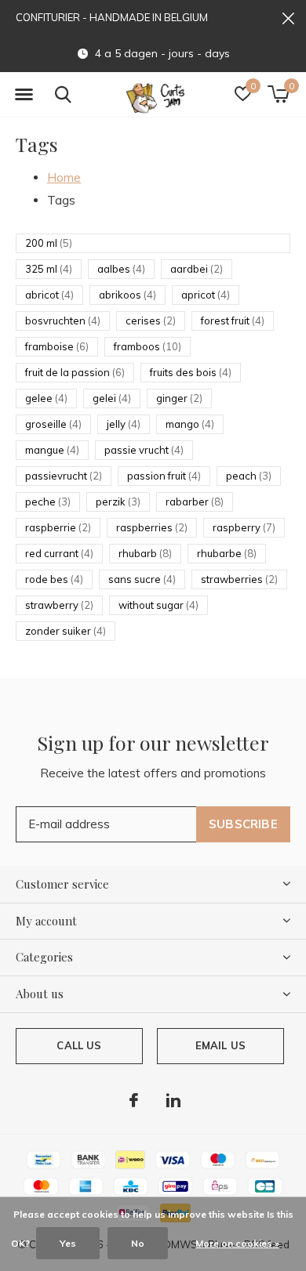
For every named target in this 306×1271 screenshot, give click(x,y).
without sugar (158, 605)
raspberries (152, 527)
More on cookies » (237, 1243)
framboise (57, 346)
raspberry (244, 527)
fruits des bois (190, 372)
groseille (53, 424)
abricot (49, 294)
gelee (46, 398)
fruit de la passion (75, 372)
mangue (52, 450)
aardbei (196, 269)
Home (64, 177)
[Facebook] (133, 1100)
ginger (179, 398)
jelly (123, 424)
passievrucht (63, 475)
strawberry (59, 605)
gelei (112, 398)
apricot (205, 294)
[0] (278, 94)
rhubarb (145, 553)
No (137, 1243)
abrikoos (127, 294)
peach (248, 475)
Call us (78, 1045)
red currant (59, 553)
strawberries (239, 579)
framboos (147, 346)
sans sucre (142, 579)
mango (190, 424)
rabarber (195, 501)
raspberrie (58, 527)
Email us (220, 1045)
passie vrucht (144, 450)
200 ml (48, 243)
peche (48, 501)
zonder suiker (65, 631)
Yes (68, 1243)
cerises (151, 320)
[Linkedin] (173, 1100)
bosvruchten (62, 320)
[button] (23, 95)
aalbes (121, 269)
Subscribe (243, 824)
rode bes (54, 579)
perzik (118, 501)
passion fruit (164, 475)
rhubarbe (227, 553)
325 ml (48, 269)
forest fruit (232, 320)
